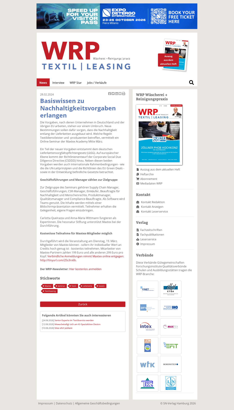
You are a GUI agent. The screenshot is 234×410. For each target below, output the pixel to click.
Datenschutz (64, 403)
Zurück (82, 304)
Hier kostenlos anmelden (85, 269)
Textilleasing (50, 291)
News (43, 83)
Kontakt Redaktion (153, 202)
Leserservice (148, 239)
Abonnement (148, 179)
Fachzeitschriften (151, 230)
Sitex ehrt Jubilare (63, 328)
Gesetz (101, 286)
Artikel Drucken (123, 95)
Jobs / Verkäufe (97, 83)
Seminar (61, 286)
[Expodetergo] (116, 28)
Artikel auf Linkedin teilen (117, 95)
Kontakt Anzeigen (152, 207)
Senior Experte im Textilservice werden (74, 320)
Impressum (147, 244)
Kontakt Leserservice (154, 211)
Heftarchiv (147, 174)
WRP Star (76, 83)
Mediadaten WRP (151, 183)
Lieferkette (87, 286)
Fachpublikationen (152, 234)
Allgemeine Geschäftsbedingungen (97, 403)
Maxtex (48, 286)
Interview (58, 83)
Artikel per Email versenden (120, 95)
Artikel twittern (113, 95)
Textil (73, 286)
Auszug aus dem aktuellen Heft (160, 169)
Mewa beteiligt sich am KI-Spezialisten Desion (77, 324)
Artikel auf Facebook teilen (110, 95)
